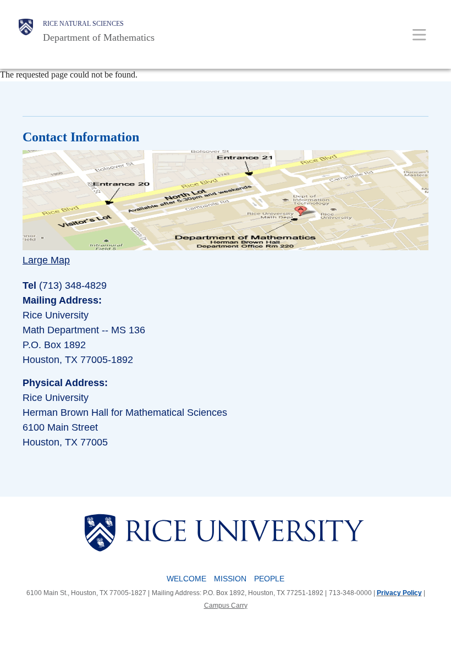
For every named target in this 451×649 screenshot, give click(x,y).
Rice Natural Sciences (83, 24)
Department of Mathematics (99, 37)
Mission (230, 578)
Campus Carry (226, 605)
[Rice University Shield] (25, 31)
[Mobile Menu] (419, 34)
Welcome (186, 578)
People (269, 578)
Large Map (46, 260)
